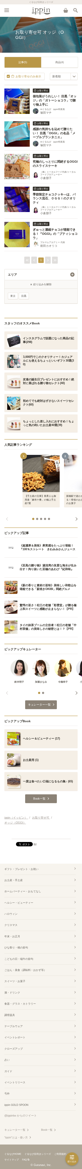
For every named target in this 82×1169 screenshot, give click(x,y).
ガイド (8, 1071)
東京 (13, 295)
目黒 (23, 295)
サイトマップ (11, 1159)
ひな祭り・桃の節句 (16, 947)
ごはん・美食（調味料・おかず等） (25, 970)
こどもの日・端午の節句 (18, 958)
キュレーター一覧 (14, 1129)
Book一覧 (46, 1129)
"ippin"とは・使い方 (16, 1137)
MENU (6, 10)
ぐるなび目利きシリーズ (37, 1154)
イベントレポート (14, 1037)
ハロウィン (10, 913)
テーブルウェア (13, 1026)
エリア (12, 274)
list (35, 844)
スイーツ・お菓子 (14, 981)
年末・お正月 (12, 936)
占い (7, 1059)
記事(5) (23, 62)
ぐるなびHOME (12, 1154)
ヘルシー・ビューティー (18, 902)
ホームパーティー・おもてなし (22, 891)
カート (65, 10)
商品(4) (59, 62)
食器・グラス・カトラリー (20, 1003)
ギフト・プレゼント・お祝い (21, 869)
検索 (75, 10)
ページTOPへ (41, 834)
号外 (7, 1093)
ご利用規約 (60, 1154)
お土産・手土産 (13, 880)
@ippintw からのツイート (20, 1115)
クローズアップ (13, 1048)
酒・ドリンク (12, 992)
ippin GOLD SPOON (16, 1104)
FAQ (24, 1159)
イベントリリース (14, 1082)
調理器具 (9, 1015)
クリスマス (10, 925)
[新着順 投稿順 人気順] (64, 76)
